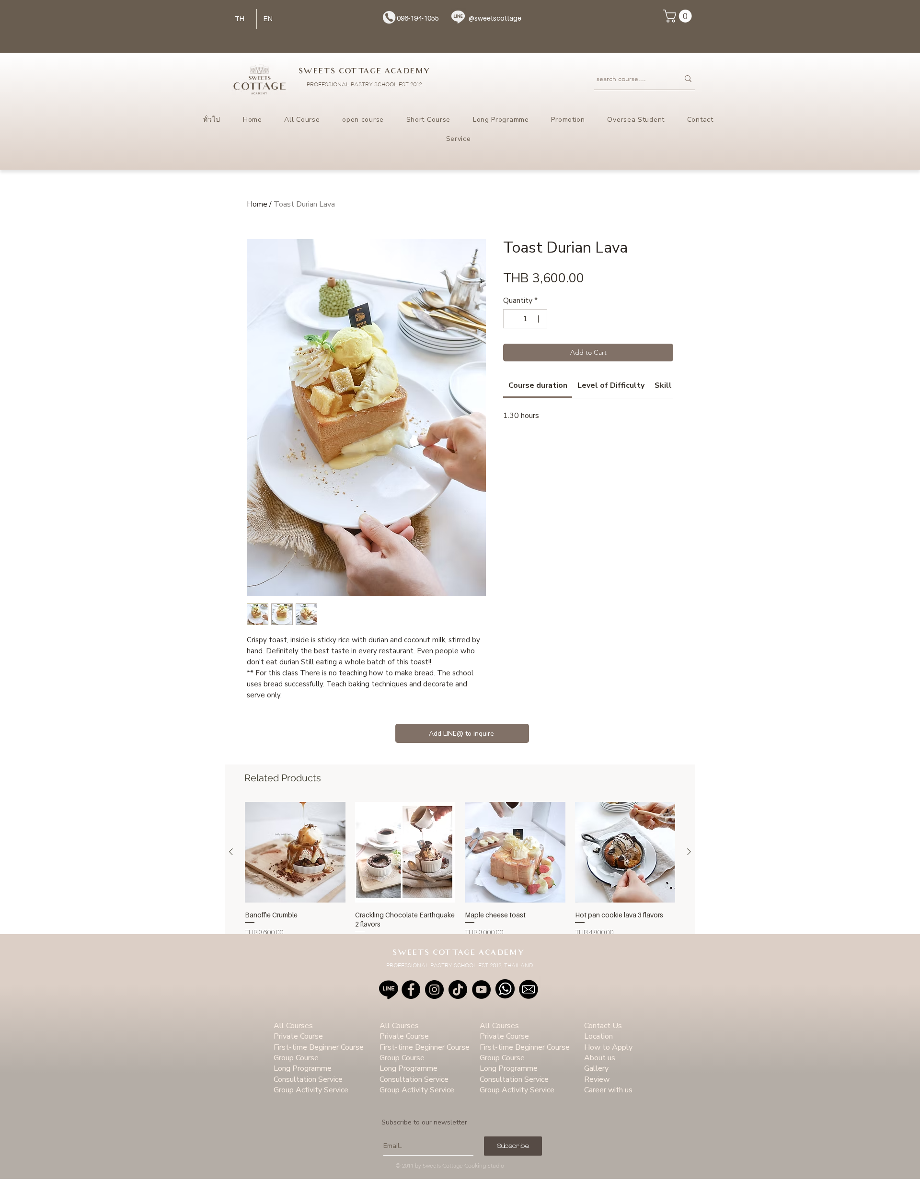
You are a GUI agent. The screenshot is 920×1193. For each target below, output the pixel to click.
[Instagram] (434, 989)
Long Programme (303, 1068)
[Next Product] (689, 851)
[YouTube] (481, 989)
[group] (460, 874)
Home (257, 204)
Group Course (296, 1058)
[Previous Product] (231, 851)
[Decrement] (511, 319)
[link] (537, 385)
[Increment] (539, 319)
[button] (679, 16)
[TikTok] (457, 989)
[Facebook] (411, 989)
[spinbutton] (525, 319)
